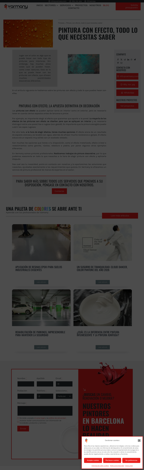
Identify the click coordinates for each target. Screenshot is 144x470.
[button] (139, 440)
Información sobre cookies (100, 466)
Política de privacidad (117, 466)
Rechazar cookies (112, 460)
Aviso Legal (129, 466)
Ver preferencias (131, 460)
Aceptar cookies (93, 460)
